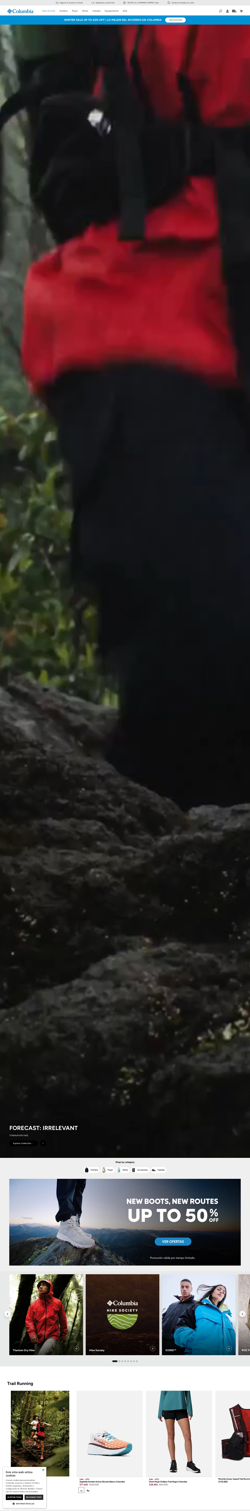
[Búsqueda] (220, 11)
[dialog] (24, 1487)
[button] (24, 1503)
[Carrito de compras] (241, 11)
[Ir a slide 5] (128, 1361)
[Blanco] (81, 1490)
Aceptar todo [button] (14, 1497)
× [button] (43, 1470)
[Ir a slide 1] (114, 1361)
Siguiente (246, 1433)
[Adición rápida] (138, 1472)
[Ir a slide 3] (122, 1361)
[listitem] (92, 1170)
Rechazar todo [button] (34, 1497)
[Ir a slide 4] (125, 1361)
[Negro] (88, 1490)
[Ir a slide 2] (119, 1361)
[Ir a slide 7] (134, 1361)
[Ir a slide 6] (131, 1361)
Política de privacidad (29, 1491)
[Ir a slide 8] (137, 1361)
